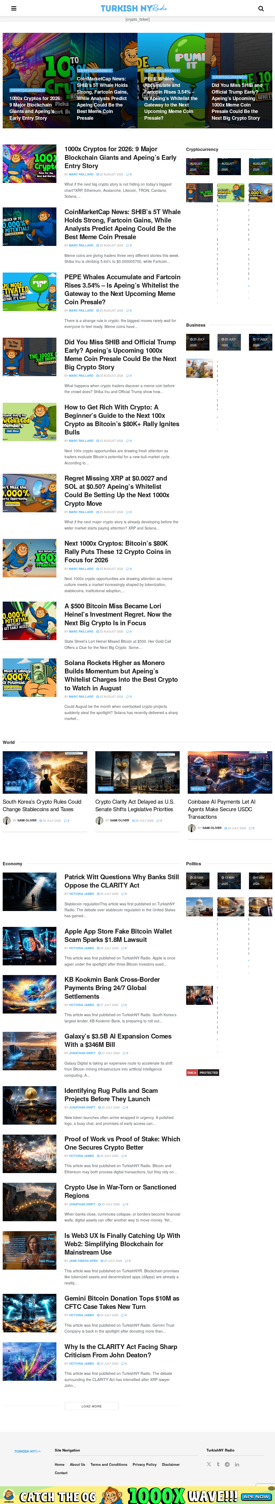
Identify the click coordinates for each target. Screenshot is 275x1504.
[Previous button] (7, 80)
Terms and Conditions (109, 1464)
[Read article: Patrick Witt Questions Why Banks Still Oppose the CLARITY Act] (29, 892)
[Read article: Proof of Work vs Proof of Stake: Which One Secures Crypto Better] (29, 1154)
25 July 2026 (110, 1204)
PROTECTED (209, 1072)
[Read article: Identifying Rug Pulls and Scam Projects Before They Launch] (29, 1105)
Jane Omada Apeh (83, 1261)
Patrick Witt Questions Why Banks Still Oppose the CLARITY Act (121, 880)
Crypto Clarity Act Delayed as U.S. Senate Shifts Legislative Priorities (135, 805)
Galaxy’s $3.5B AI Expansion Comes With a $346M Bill (117, 1040)
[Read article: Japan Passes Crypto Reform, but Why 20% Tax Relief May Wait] (199, 368)
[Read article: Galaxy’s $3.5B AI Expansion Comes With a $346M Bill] (29, 1051)
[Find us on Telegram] (227, 1464)
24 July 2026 (236, 828)
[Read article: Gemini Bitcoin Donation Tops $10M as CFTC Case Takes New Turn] (29, 1313)
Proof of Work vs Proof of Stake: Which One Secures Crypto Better (122, 1143)
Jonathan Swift (82, 1053)
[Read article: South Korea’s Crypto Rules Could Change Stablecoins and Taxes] (45, 772)
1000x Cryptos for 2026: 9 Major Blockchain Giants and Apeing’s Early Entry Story (120, 157)
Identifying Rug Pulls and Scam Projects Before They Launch (111, 1094)
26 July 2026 (110, 1107)
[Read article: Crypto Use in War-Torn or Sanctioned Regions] (29, 1202)
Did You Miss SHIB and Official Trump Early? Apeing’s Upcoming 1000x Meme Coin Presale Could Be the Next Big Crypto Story (120, 354)
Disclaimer (171, 1464)
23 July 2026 (108, 1363)
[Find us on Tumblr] (218, 1464)
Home (59, 1464)
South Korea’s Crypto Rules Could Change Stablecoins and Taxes (42, 805)
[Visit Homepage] (137, 8)
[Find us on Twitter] (209, 1464)
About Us (77, 1464)
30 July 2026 (51, 820)
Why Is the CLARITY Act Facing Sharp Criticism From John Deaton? (120, 1350)
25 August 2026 (24, 128)
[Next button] (268, 80)
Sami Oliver (27, 820)
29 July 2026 (108, 948)
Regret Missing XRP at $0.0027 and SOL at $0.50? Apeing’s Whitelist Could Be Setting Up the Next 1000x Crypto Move (101, 101)
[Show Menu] (13, 8)
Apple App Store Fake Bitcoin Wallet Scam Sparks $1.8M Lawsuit (118, 935)
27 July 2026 (108, 1004)
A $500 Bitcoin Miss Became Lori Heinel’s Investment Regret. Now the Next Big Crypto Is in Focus (238, 104)
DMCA (191, 1072)
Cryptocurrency (27, 77)
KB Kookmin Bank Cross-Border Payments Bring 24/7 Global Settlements (112, 987)
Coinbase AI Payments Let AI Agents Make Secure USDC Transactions (221, 808)
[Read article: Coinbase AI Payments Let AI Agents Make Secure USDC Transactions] (230, 772)
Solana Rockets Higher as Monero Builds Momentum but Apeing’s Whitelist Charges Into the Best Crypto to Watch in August (121, 675)
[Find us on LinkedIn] (237, 1464)
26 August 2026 (111, 174)
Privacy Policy (145, 1464)
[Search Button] (261, 8)
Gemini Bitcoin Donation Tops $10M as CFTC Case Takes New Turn (121, 1302)
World (13, 788)
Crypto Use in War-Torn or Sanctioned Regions (120, 1191)
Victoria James (81, 894)
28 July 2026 (144, 820)
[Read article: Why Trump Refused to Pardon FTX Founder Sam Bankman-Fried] (199, 995)
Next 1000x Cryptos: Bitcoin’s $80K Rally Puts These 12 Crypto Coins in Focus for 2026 (170, 108)
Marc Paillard (81, 174)
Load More (92, 1406)
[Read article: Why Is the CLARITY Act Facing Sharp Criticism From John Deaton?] (29, 1361)
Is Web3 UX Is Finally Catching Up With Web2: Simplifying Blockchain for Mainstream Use (122, 1243)
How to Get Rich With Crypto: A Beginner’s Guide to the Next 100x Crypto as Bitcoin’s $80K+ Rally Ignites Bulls (34, 101)
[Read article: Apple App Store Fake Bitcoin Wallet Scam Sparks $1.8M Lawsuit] (29, 946)
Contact (61, 1472)
